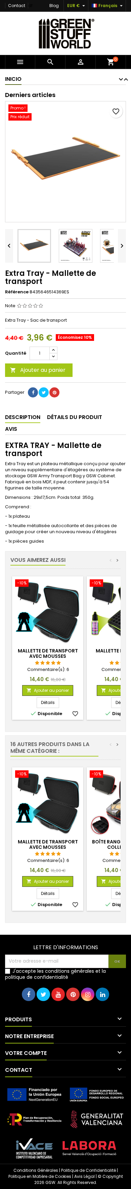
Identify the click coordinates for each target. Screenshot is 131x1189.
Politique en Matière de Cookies (39, 1176)
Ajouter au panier (38, 370)
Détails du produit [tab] (74, 417)
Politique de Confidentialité (88, 1170)
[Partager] (33, 392)
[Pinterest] (54, 392)
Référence (17, 292)
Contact (16, 5)
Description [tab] (22, 417)
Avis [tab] (11, 429)
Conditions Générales (35, 1170)
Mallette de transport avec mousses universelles (48, 656)
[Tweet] (44, 392)
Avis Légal (84, 1176)
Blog (54, 5)
